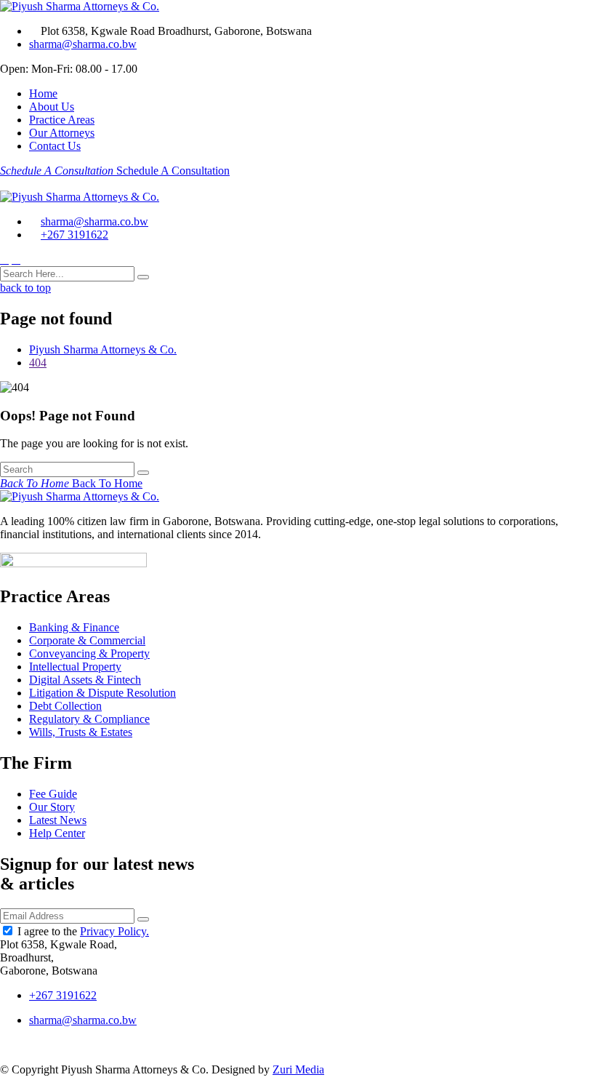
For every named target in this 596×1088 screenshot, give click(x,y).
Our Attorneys (61, 133)
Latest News (57, 820)
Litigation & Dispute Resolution (102, 693)
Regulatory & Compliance (89, 719)
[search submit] (143, 277)
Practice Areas (61, 119)
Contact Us (55, 146)
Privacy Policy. (114, 931)
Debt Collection (65, 706)
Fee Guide (53, 794)
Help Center (57, 833)
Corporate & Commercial (87, 640)
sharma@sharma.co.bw (83, 44)
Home (43, 93)
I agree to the (83, 931)
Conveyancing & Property (89, 653)
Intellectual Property (75, 666)
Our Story (52, 807)
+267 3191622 (74, 234)
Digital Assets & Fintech (85, 679)
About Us (51, 106)
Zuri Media (298, 1069)
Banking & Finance (74, 627)
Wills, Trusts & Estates (80, 732)
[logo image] (79, 197)
